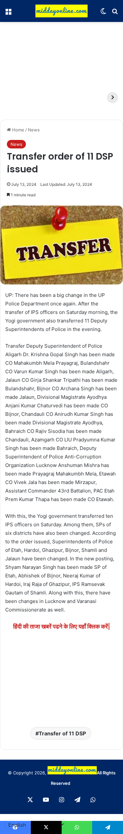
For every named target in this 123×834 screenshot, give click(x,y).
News (34, 129)
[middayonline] (61, 11)
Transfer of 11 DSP (62, 733)
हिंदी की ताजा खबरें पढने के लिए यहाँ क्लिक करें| (61, 626)
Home (17, 129)
